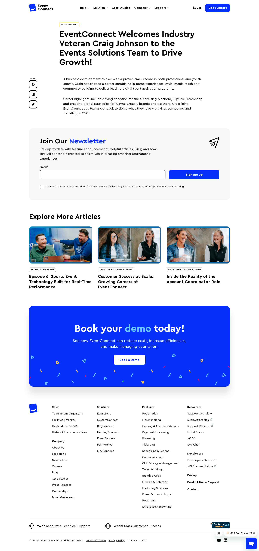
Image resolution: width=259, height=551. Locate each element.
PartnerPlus (104, 444)
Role (83, 7)
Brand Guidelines (63, 497)
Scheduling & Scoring (155, 451)
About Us (58, 447)
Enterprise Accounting (156, 506)
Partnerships (60, 491)
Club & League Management (160, 463)
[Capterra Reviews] (220, 525)
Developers (195, 453)
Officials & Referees (155, 482)
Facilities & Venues (64, 420)
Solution (99, 7)
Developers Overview (202, 460)
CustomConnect (108, 420)
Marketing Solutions (155, 488)
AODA (191, 438)
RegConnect (105, 426)
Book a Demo (129, 359)
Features (148, 407)
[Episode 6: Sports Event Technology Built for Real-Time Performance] (60, 245)
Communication (152, 457)
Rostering (148, 438)
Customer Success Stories (116, 270)
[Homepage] (42, 8)
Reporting (149, 500)
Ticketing (148, 444)
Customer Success (137, 526)
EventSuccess (106, 438)
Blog (55, 472)
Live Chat (193, 444)
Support (160, 7)
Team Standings (152, 469)
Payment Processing (155, 432)
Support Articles (198, 420)
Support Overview (199, 413)
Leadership (59, 453)
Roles (55, 407)
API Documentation (200, 466)
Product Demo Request (203, 482)
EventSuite (104, 413)
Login (197, 7)
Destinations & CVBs (65, 426)
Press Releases (69, 25)
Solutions (103, 407)
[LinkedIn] (225, 540)
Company (140, 7)
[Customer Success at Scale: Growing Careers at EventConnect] (129, 245)
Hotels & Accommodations (69, 432)
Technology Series (42, 270)
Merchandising (151, 420)
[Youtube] (219, 540)
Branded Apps (151, 475)
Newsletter (59, 460)
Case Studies (121, 7)
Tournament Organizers (67, 413)
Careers (57, 466)
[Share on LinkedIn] (33, 94)
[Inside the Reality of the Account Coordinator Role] (198, 245)
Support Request (198, 426)
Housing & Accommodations (160, 426)
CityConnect (106, 451)
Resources (194, 407)
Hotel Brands (195, 432)
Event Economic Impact (158, 494)
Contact (193, 489)
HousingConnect (108, 432)
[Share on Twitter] (33, 104)
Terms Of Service (96, 540)
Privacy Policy (117, 540)
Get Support (217, 7)
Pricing (192, 475)
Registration (150, 413)
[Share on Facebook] (33, 84)
